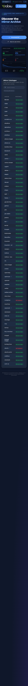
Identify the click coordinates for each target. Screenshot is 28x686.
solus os (7, 316)
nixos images (8, 264)
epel (6, 194)
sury (6, 323)
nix (5, 261)
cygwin (7, 166)
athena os (7, 143)
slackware (7, 312)
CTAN (6, 107)
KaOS (6, 115)
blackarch (7, 151)
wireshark (7, 360)
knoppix (7, 229)
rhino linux (7, 296)
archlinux (7, 131)
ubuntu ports (8, 352)
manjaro (7, 249)
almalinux (7, 123)
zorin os (7, 364)
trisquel (7, 335)
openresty (7, 272)
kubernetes (8, 233)
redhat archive (9, 292)
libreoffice (7, 237)
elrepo (6, 190)
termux (6, 327)
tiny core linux (8, 331)
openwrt (7, 280)
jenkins (7, 217)
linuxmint (7, 241)
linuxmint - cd (8, 245)
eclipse (7, 186)
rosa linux (7, 304)
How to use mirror (15, 41)
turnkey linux (8, 344)
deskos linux (8, 178)
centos (6, 158)
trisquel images (7, 340)
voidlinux (7, 356)
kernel (6, 225)
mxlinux (7, 253)
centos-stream (9, 162)
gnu (6, 209)
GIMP (6, 111)
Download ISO (15, 37)
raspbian (7, 284)
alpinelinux (8, 127)
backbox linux (8, 147)
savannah (7, 308)
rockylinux (7, 300)
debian (6, 170)
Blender (7, 99)
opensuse (7, 276)
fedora (6, 198)
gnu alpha (7, 213)
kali (5, 221)
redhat (6, 288)
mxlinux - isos (8, 257)
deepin (6, 174)
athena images (9, 139)
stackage (7, 319)
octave (6, 268)
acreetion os (8, 119)
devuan (7, 182)
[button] (25, 2)
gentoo (7, 205)
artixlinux (7, 135)
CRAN (6, 103)
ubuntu (7, 348)
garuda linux (8, 202)
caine (6, 154)
